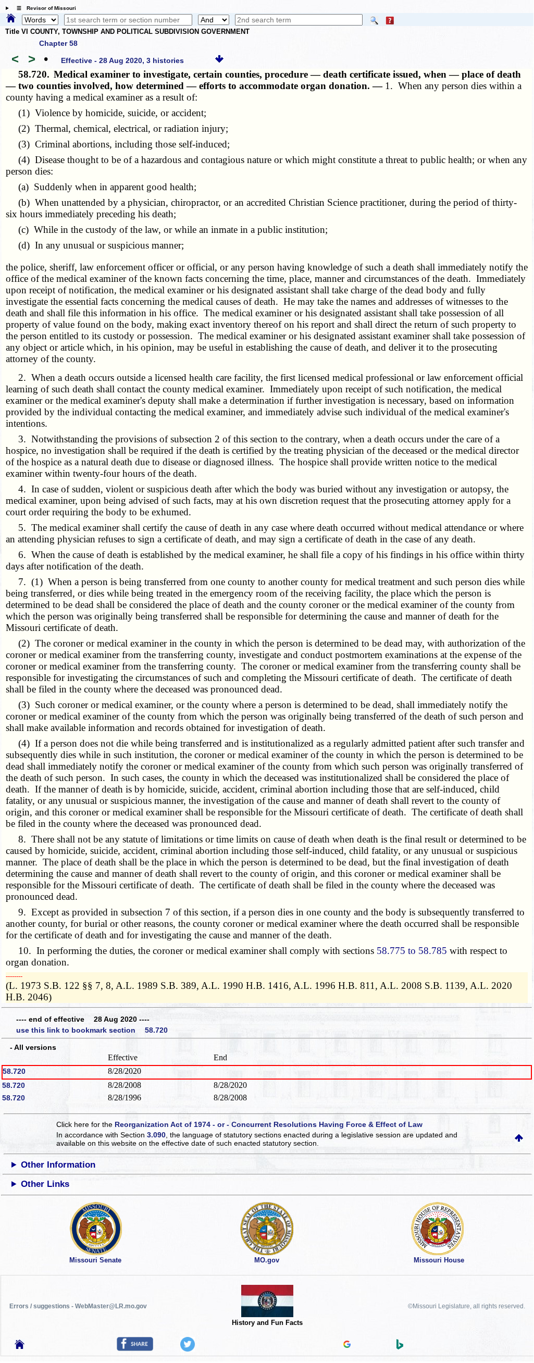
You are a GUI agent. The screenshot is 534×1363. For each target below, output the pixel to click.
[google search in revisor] (347, 1345)
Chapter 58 (58, 43)
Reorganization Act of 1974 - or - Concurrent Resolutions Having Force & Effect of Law (269, 1124)
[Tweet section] (187, 1349)
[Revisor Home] (20, 1346)
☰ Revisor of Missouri (43, 8)
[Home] (11, 19)
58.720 (14, 1071)
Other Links (45, 1184)
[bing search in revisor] (400, 1347)
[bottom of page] (219, 60)
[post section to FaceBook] (135, 1348)
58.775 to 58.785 (412, 950)
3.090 (156, 1135)
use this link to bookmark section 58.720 (92, 1030)
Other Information (58, 1165)
